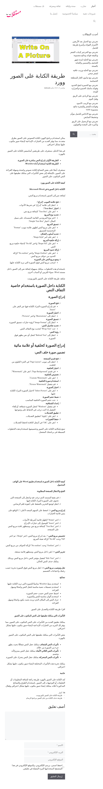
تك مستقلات (38, 6)
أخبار (93, 6)
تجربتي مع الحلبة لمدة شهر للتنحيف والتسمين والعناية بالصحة (86, 63)
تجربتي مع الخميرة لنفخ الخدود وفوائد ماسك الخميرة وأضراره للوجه (84, 88)
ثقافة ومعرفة (55, 6)
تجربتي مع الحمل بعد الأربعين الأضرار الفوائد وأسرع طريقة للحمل (85, 44)
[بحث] (73, 134)
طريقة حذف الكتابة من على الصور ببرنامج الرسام (44, 698)
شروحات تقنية (89, 13)
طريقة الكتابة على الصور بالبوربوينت (43, 278)
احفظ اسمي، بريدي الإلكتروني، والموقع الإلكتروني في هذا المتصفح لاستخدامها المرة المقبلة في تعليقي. (37, 767)
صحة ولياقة (70, 6)
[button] (94, 21)
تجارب (83, 6)
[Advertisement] (35, 114)
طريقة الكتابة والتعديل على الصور (46, 609)
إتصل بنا (53, 13)
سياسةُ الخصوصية (70, 13)
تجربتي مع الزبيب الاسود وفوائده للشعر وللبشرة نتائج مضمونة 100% (85, 106)
